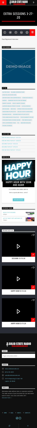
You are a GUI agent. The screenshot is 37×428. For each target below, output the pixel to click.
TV (18, 123)
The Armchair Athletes (11, 117)
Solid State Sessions (25, 111)
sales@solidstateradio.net (12, 375)
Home (5, 413)
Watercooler (25, 123)
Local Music (26, 106)
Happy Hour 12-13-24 (18, 291)
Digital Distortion (9, 95)
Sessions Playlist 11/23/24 (10, 144)
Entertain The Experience (12, 97)
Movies (13, 109)
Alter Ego (6, 92)
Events (19, 413)
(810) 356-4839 (9, 372)
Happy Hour (7, 103)
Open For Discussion (25, 109)
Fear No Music (28, 97)
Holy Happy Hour (19, 103)
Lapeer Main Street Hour (11, 106)
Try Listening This (9, 123)
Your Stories (7, 125)
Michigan (6, 109)
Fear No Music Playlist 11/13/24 (11, 150)
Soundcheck (7, 114)
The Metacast (27, 120)
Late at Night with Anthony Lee (12, 218)
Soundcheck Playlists (21, 114)
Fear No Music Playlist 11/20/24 (11, 141)
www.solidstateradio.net (12, 369)
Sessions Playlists (9, 111)
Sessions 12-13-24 (18, 258)
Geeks (5, 100)
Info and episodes (18, 200)
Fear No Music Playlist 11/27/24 (11, 137)
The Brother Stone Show (11, 120)
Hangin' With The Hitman (17, 100)
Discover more (6, 398)
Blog (12, 413)
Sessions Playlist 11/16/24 (10, 147)
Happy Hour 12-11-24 (18, 323)
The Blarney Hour (27, 117)
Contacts (27, 413)
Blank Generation (17, 92)
